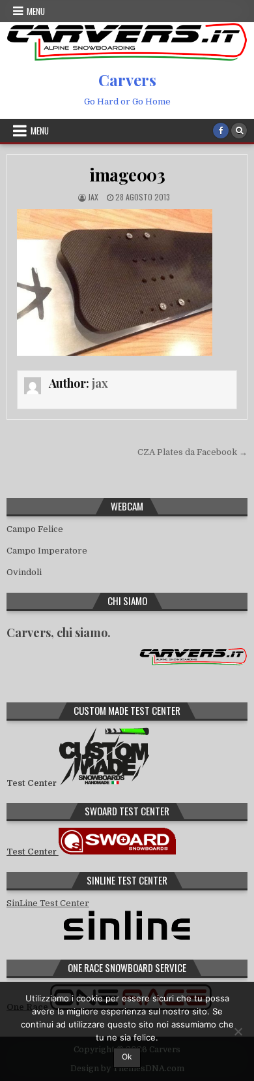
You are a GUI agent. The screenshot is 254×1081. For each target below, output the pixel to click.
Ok (127, 1056)
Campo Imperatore (47, 551)
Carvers (127, 79)
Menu (36, 11)
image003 (127, 174)
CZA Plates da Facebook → (192, 452)
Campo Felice (35, 529)
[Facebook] (221, 130)
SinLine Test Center (48, 903)
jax (93, 196)
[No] (237, 1031)
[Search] (239, 130)
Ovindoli (24, 572)
